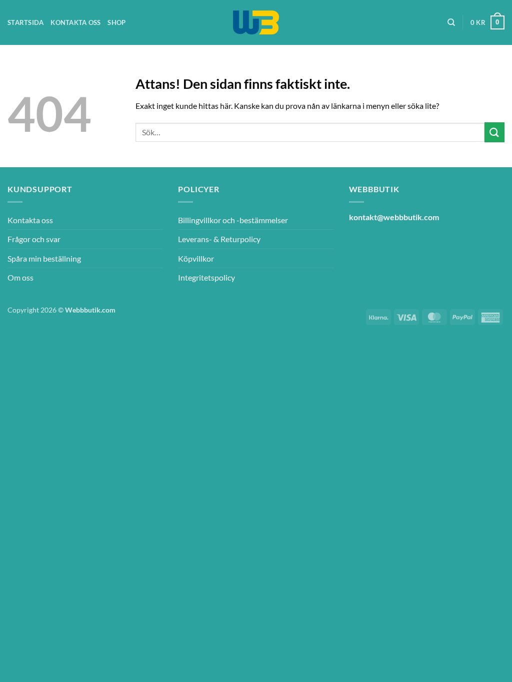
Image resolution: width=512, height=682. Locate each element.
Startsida (26, 22)
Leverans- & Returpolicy (219, 239)
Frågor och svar (34, 239)
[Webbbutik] (256, 22)
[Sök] (451, 22)
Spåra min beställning (44, 258)
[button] (487, 22)
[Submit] (494, 132)
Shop (117, 22)
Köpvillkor (196, 258)
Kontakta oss (75, 22)
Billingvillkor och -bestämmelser (233, 220)
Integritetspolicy (206, 277)
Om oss (21, 277)
